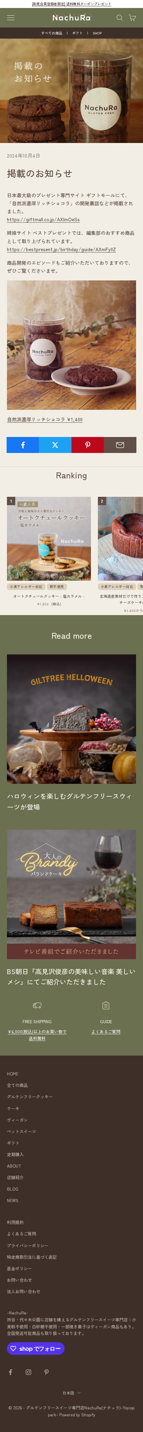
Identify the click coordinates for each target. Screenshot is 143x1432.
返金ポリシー (19, 1268)
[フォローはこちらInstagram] (28, 1372)
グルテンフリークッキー (30, 1096)
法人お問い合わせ (23, 1291)
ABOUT (14, 1166)
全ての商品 (17, 1085)
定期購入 (15, 1154)
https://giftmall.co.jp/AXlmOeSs (43, 219)
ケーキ (13, 1108)
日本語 (68, 1392)
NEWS (12, 1200)
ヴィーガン (17, 1120)
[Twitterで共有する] (55, 445)
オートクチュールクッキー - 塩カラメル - (49, 596)
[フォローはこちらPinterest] (46, 1372)
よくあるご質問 (105, 1031)
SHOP (97, 32)
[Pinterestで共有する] (88, 445)
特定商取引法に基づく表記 (32, 1257)
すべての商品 (51, 32)
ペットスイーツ (21, 1131)
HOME (12, 1073)
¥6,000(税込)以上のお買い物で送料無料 (37, 1034)
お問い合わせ (19, 1280)
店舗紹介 (15, 1177)
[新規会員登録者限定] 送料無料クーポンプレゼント (71, 3)
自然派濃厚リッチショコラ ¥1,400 (45, 419)
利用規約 (15, 1222)
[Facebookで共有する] (23, 445)
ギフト (77, 32)
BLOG (12, 1189)
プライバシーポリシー (28, 1245)
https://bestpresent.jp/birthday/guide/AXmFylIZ (61, 249)
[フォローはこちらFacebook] (10, 1372)
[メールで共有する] (120, 445)
